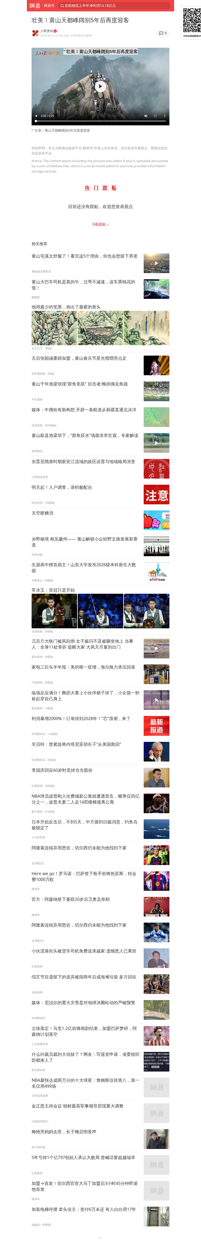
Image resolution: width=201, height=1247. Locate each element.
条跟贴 (99, 224)
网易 (34, 5)
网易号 (49, 5)
